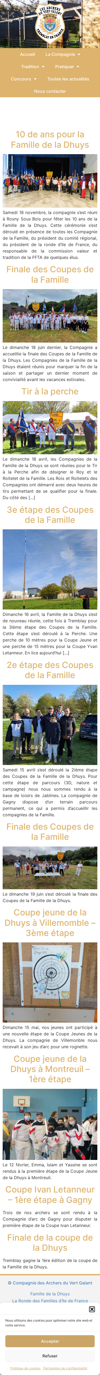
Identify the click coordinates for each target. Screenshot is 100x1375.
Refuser (50, 1355)
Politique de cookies (25, 1368)
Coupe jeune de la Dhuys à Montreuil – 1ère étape (50, 1069)
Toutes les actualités (68, 78)
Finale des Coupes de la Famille (50, 274)
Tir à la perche (50, 391)
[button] (92, 1309)
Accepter (50, 1341)
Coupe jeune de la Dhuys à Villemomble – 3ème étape (50, 922)
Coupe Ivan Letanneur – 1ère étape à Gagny (50, 1194)
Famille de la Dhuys (50, 1293)
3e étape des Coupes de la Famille (50, 514)
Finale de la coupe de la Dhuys (50, 1242)
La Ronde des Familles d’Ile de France (50, 1300)
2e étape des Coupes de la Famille (50, 670)
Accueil (27, 54)
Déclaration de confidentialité (65, 1368)
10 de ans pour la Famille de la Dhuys (50, 139)
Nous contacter (50, 91)
